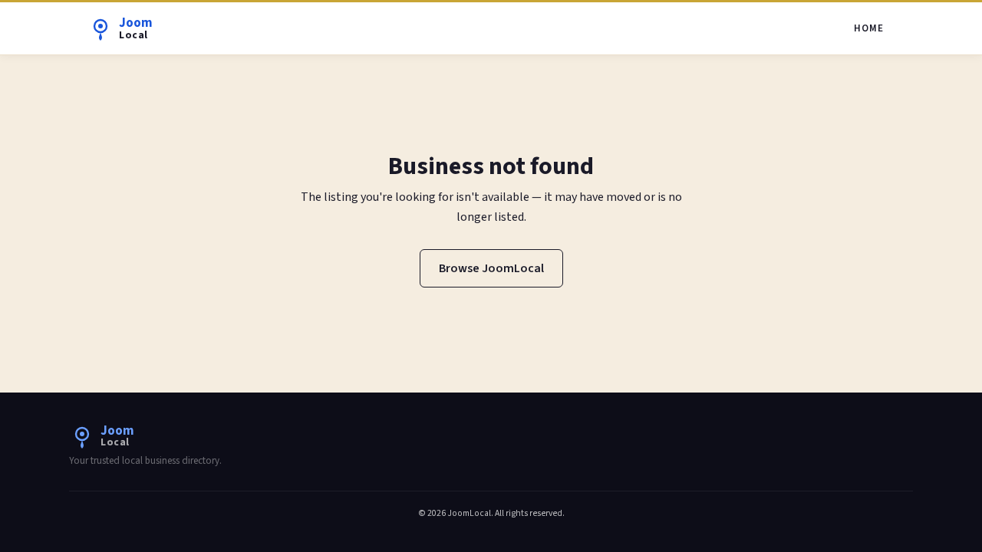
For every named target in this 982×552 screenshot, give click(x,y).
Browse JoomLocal (491, 268)
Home (869, 28)
